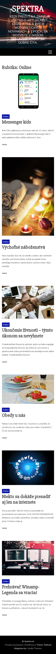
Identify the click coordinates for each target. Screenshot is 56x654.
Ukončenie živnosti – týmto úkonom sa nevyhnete (27, 333)
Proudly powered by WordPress (20, 644)
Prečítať (4, 145)
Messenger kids (16, 122)
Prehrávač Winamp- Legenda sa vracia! (20, 589)
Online (6, 116)
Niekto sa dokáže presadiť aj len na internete (26, 499)
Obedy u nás (13, 415)
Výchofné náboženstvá (23, 247)
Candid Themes (34, 648)
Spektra (28, 9)
